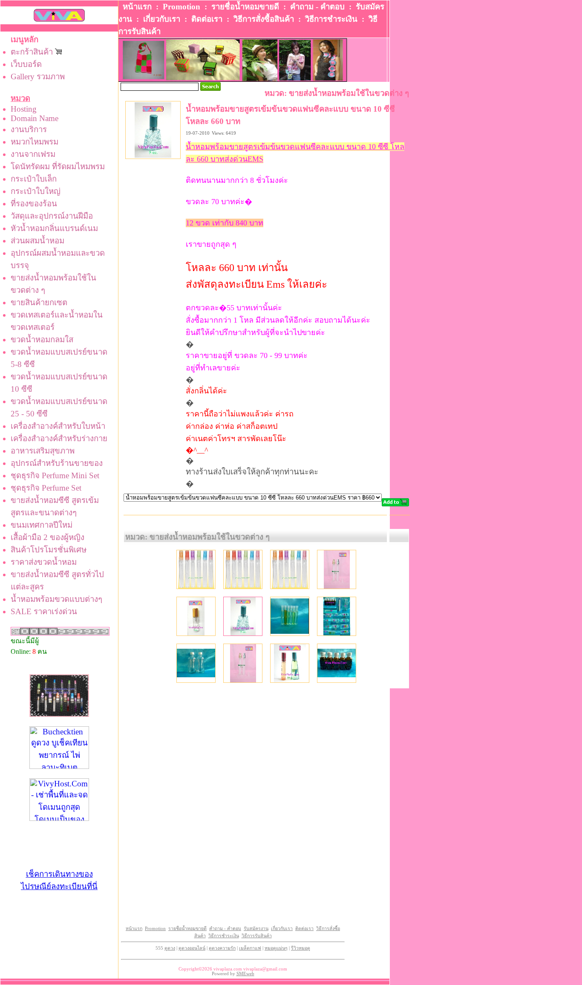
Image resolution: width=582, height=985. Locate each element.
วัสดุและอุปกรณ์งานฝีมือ (52, 215)
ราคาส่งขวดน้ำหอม (44, 561)
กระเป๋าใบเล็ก (34, 178)
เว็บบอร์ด (26, 64)
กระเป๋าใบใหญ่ (36, 191)
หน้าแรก (137, 6)
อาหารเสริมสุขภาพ (43, 450)
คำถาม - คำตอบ (317, 6)
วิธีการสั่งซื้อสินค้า (263, 18)
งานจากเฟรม (33, 154)
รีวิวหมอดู (300, 948)
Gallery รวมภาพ (38, 76)
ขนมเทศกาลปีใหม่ (41, 524)
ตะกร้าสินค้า (33, 51)
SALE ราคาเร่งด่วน (44, 611)
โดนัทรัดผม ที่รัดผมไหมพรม (58, 166)
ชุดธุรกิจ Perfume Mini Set (55, 475)
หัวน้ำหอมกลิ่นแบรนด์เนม (54, 228)
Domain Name (34, 118)
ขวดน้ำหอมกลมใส (42, 339)
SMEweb (245, 973)
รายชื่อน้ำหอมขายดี (245, 6)
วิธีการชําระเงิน (331, 18)
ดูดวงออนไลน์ (192, 948)
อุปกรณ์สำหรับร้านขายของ (57, 463)
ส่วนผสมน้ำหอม (37, 240)
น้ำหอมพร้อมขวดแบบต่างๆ (56, 599)
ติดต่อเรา (206, 18)
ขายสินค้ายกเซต (39, 302)
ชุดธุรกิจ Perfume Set (46, 487)
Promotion (181, 6)
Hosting (24, 108)
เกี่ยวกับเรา (161, 18)
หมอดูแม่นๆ (276, 948)
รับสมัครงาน (256, 928)
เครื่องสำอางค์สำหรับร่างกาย (59, 438)
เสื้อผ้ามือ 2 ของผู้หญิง (47, 537)
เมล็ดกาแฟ (250, 948)
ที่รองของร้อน (34, 203)
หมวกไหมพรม (34, 141)
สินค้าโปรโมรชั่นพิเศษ (48, 549)
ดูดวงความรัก (222, 948)
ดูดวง (169, 948)
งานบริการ (29, 129)
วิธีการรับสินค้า (257, 935)
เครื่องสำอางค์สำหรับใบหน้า (58, 426)
